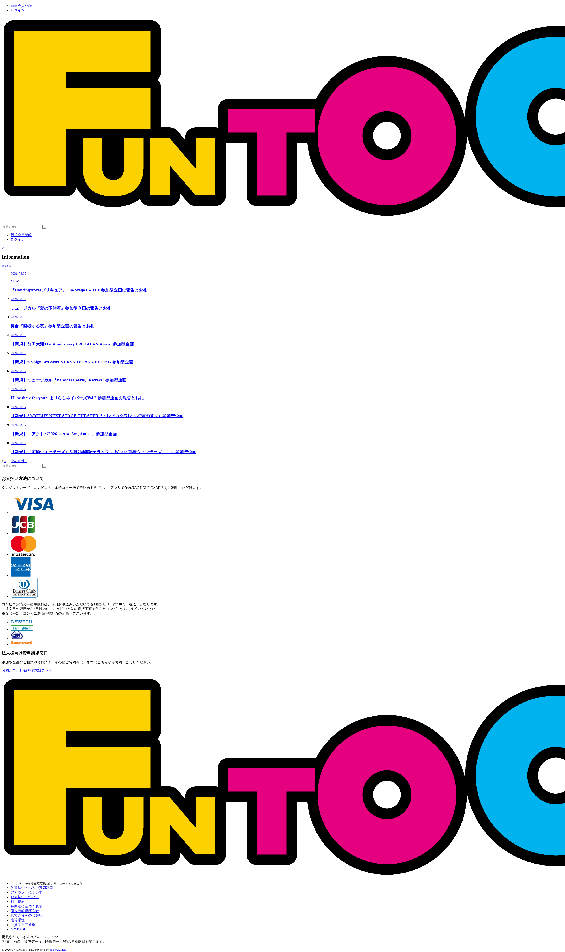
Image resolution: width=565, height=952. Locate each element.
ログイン (18, 10)
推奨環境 (18, 920)
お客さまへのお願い (26, 915)
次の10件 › (19, 461)
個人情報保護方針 (25, 911)
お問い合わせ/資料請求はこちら (27, 670)
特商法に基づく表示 (26, 906)
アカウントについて (26, 892)
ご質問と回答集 (23, 925)
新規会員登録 (21, 6)
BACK (7, 266)
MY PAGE (18, 929)
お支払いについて (25, 897)
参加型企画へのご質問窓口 (32, 888)
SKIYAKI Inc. (58, 949)
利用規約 (18, 901)
